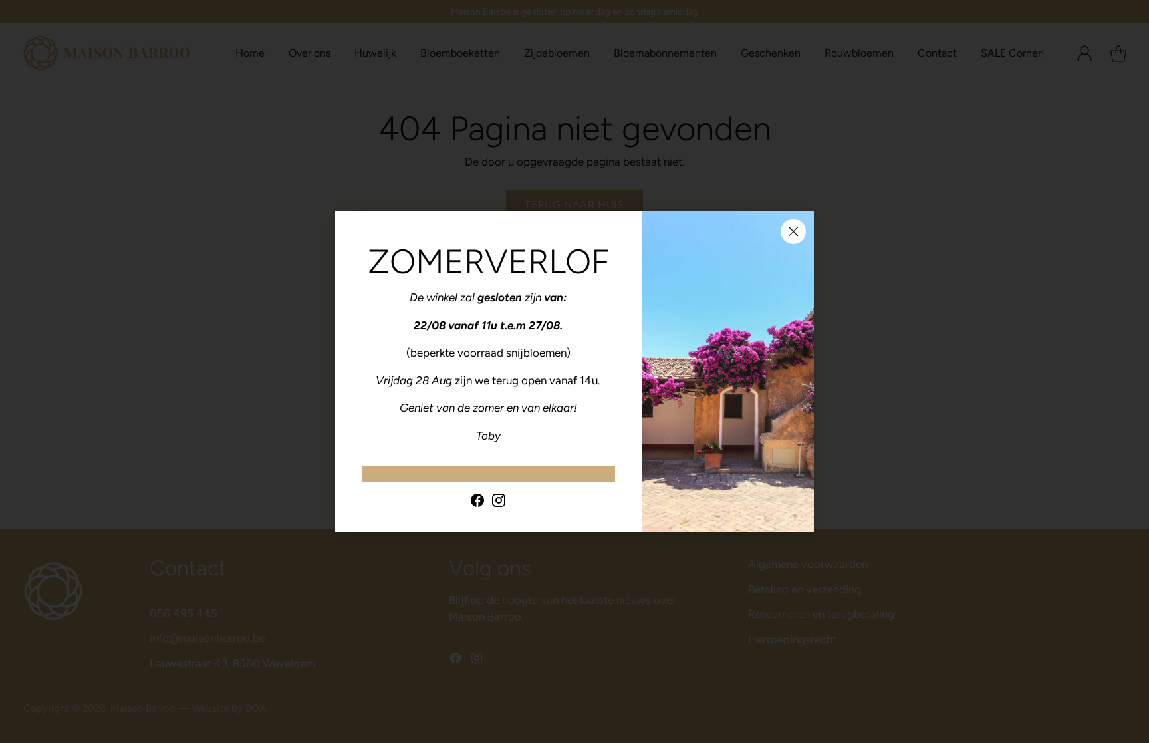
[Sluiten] (793, 231)
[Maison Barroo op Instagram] (499, 503)
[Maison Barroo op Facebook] (477, 503)
